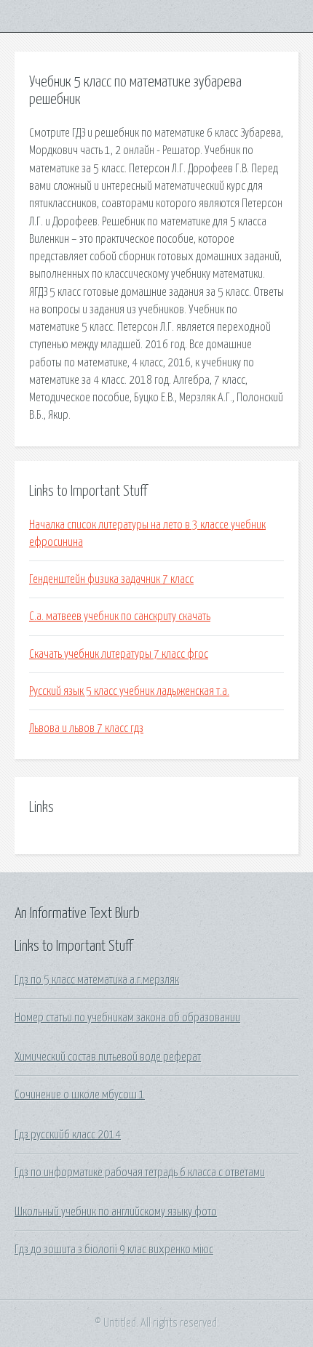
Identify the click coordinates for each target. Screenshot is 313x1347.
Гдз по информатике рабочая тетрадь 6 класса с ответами (140, 1172)
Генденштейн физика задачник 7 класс (111, 579)
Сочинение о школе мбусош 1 (80, 1095)
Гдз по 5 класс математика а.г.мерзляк (97, 980)
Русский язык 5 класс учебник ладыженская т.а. (129, 691)
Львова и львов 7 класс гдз (86, 728)
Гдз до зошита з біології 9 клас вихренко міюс (114, 1249)
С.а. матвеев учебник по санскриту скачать (119, 616)
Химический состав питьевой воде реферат (108, 1057)
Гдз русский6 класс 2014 (68, 1135)
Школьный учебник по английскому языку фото (116, 1212)
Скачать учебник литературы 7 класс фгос (118, 654)
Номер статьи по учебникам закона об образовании (127, 1018)
